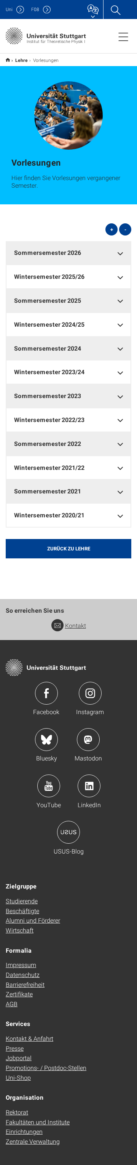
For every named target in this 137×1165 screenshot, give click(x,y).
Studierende (22, 901)
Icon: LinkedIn (89, 786)
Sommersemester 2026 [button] (47, 252)
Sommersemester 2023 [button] (47, 396)
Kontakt (75, 625)
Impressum (21, 965)
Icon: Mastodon (88, 739)
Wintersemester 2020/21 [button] (49, 515)
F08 (35, 9)
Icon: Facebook (46, 693)
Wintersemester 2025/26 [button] (49, 276)
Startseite (8, 60)
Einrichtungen (24, 1131)
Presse (15, 1048)
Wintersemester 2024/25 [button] (49, 324)
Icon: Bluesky (46, 739)
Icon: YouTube (48, 786)
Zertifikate (19, 994)
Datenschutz (23, 974)
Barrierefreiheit (25, 984)
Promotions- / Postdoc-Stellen (46, 1068)
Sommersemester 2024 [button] (47, 348)
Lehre (21, 60)
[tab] (68, 252)
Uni (9, 9)
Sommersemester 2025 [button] (47, 300)
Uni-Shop (18, 1077)
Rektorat (17, 1112)
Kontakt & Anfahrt (29, 1038)
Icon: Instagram (90, 693)
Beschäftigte (22, 911)
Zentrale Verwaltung (33, 1141)
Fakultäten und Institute (38, 1122)
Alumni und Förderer (33, 920)
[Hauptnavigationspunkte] (123, 36)
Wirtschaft (19, 930)
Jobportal (19, 1058)
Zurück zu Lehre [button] (68, 548)
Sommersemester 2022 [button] (47, 443)
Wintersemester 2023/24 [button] (49, 372)
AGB (12, 1004)
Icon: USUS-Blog (68, 832)
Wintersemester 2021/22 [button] (49, 467)
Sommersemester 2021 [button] (47, 491)
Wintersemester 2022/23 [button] (49, 420)
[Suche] (115, 9)
